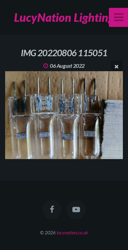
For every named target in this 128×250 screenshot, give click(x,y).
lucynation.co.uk (72, 232)
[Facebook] (51, 209)
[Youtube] (76, 209)
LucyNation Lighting (64, 17)
